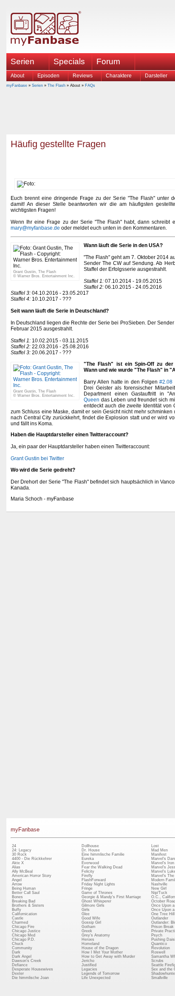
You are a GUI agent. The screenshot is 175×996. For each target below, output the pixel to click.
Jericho (88, 961)
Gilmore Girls (93, 905)
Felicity (88, 871)
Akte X (18, 863)
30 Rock (19, 854)
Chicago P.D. (23, 939)
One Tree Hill (163, 914)
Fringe (87, 888)
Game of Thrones (97, 893)
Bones (17, 897)
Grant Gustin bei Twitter (37, 458)
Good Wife (91, 918)
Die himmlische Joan (30, 978)
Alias (16, 867)
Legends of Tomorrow (101, 973)
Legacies (89, 969)
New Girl (159, 888)
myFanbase (16, 85)
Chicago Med (23, 935)
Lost (155, 846)
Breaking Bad (23, 901)
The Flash (56, 85)
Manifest (159, 854)
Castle (17, 918)
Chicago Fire (23, 927)
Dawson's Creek (26, 961)
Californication (24, 914)
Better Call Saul (26, 893)
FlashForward (94, 880)
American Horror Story (31, 876)
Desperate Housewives (32, 969)
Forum (108, 61)
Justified (89, 965)
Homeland (90, 944)
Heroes (88, 939)
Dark (16, 952)
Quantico (159, 944)
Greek (87, 931)
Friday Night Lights (98, 884)
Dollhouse (90, 846)
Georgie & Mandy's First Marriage (111, 897)
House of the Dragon (100, 948)
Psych (156, 935)
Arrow (17, 884)
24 (14, 846)
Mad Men (159, 850)
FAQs (90, 85)
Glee (86, 914)
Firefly (87, 876)
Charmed (20, 922)
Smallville (159, 978)
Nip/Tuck (159, 893)
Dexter (18, 973)
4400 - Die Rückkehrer (32, 859)
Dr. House (91, 850)
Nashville (159, 884)
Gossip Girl (91, 922)
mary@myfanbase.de (35, 228)
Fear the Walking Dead (102, 867)
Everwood (90, 863)
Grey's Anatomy (96, 935)
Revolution (160, 948)
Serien (37, 85)
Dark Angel (21, 956)
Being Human (24, 888)
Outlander (159, 918)
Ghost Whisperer (96, 901)
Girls (86, 910)
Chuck (17, 944)
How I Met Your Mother (102, 952)
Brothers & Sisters (28, 905)
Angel (17, 880)
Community (22, 948)
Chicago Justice (26, 931)
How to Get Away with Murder (108, 956)
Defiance (20, 965)
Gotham (89, 927)
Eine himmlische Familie (103, 854)
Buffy (16, 910)
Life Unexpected (96, 978)
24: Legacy (21, 850)
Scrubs (157, 961)
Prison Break (162, 927)
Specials (69, 61)
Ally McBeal (22, 871)
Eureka (88, 859)
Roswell (158, 952)
